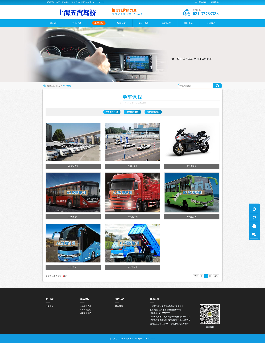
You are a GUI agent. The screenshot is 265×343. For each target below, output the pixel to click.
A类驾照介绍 (112, 112)
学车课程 (67, 86)
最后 (216, 276)
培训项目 (202, 2)
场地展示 (119, 306)
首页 (58, 86)
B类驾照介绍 (132, 112)
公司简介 (49, 306)
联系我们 (215, 2)
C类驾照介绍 (153, 112)
